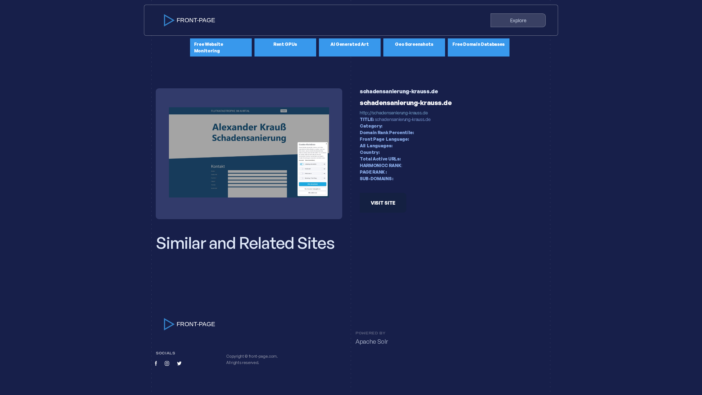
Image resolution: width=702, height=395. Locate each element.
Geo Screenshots (414, 44)
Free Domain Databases (478, 44)
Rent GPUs (285, 44)
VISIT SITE (383, 203)
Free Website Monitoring (208, 47)
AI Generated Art (349, 44)
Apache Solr (371, 341)
